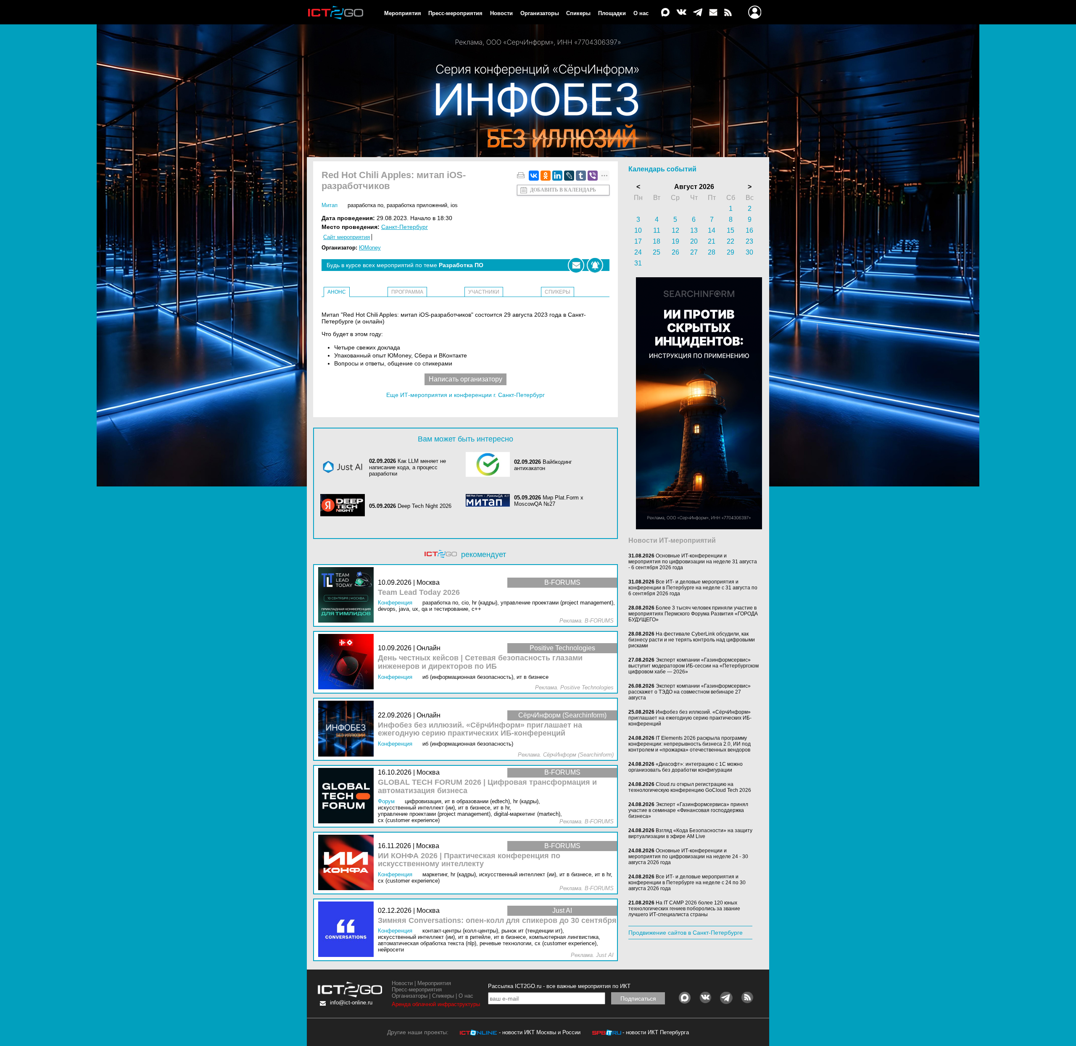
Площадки (612, 13)
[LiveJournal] (569, 176)
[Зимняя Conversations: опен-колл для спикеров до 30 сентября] (348, 929)
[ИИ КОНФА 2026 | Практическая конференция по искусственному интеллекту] (348, 863)
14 (711, 230)
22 (730, 241)
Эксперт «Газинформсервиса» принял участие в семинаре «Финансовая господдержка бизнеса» (688, 810)
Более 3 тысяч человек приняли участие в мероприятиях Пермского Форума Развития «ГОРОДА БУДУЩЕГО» (693, 614)
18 (656, 241)
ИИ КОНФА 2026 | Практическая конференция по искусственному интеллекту (469, 860)
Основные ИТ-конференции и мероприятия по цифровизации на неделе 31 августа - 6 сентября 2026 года (692, 561)
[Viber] (593, 176)
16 (749, 230)
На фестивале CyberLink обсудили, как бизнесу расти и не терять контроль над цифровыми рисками (691, 640)
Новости (501, 13)
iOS (454, 205)
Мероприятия (402, 13)
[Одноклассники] (546, 176)
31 (638, 263)
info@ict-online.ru (351, 1002)
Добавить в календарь (563, 190)
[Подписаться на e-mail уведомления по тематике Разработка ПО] (576, 265)
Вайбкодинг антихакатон (543, 465)
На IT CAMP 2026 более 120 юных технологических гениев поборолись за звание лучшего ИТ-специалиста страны (684, 908)
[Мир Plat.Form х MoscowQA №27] (490, 501)
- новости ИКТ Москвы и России (539, 1032)
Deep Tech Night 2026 (424, 506)
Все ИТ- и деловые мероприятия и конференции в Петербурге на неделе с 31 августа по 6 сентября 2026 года (692, 588)
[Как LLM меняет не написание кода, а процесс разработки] (344, 467)
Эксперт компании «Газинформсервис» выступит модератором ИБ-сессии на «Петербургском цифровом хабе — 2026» (693, 666)
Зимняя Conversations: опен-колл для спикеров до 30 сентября (497, 921)
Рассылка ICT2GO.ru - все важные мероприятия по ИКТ (559, 986)
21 (711, 241)
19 (675, 241)
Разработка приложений (417, 205)
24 (638, 252)
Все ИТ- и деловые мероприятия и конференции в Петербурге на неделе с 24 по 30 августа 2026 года (687, 882)
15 (730, 230)
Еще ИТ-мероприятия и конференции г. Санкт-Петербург (465, 395)
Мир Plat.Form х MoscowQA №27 (548, 500)
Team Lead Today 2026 (419, 593)
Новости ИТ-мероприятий (672, 540)
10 (638, 230)
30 (749, 252)
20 (694, 241)
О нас (641, 13)
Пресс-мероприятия (455, 13)
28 (711, 252)
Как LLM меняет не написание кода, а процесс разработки (407, 467)
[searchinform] (699, 527)
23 (749, 241)
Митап (330, 205)
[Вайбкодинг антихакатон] (490, 465)
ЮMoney (370, 247)
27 (694, 252)
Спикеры (578, 13)
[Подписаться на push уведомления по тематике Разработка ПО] (595, 265)
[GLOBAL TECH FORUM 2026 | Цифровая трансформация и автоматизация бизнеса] (348, 796)
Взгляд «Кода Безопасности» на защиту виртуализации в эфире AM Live (690, 833)
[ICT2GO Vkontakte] (681, 12)
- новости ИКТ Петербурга (655, 1032)
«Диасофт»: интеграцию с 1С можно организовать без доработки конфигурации (685, 767)
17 (638, 241)
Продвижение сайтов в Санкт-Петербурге (685, 932)
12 (675, 230)
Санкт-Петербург (404, 226)
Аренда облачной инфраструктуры (436, 1004)
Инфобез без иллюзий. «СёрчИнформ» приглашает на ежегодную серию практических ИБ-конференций (480, 729)
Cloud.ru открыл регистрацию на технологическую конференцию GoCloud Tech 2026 (689, 787)
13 (694, 230)
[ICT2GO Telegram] (698, 13)
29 (730, 252)
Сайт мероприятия (346, 237)
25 (656, 252)
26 (675, 252)
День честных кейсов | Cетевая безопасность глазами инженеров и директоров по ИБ (480, 662)
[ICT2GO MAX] (665, 13)
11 (656, 230)
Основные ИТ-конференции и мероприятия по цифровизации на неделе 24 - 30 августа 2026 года (688, 856)
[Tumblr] (581, 176)
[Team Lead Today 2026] (348, 595)
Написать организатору (465, 379)
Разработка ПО (365, 205)
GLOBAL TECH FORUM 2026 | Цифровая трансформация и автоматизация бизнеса (487, 786)
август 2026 (694, 186)
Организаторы (539, 13)
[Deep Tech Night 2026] (344, 506)
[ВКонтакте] (534, 176)
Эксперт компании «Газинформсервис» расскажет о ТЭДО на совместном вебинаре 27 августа (689, 692)
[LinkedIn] (557, 176)
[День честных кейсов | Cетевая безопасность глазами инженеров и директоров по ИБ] (348, 662)
